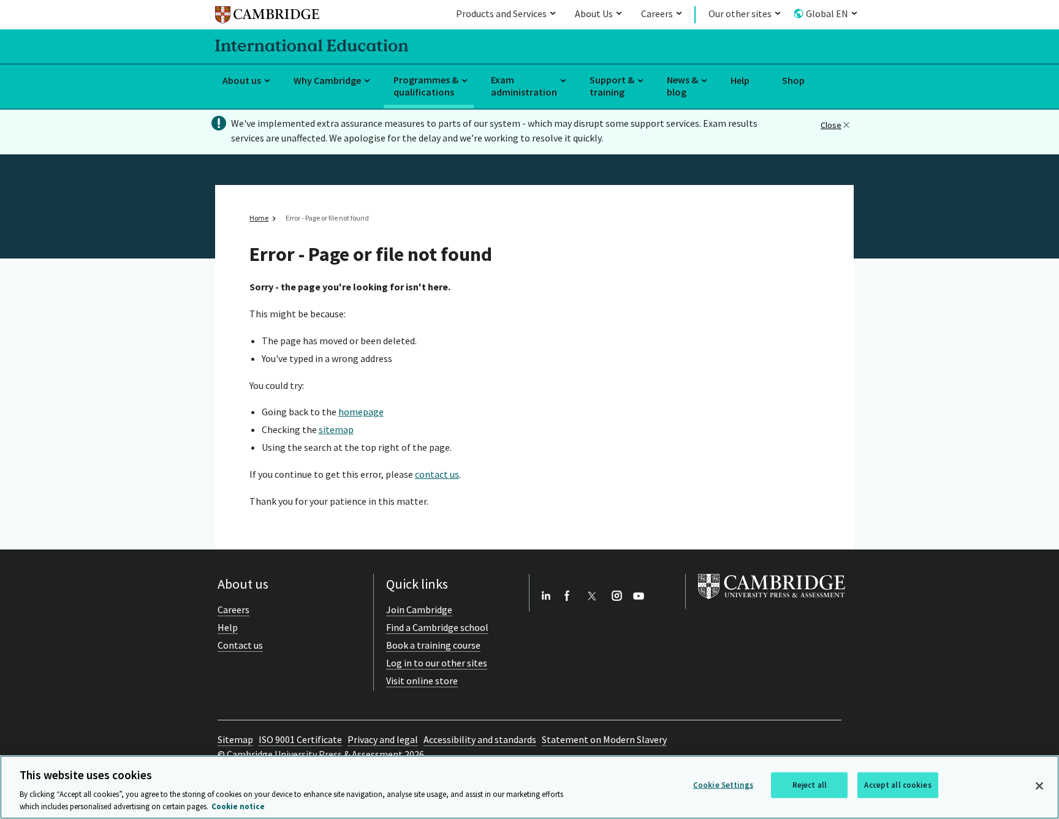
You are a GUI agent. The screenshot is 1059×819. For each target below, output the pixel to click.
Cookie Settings (723, 785)
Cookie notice (238, 806)
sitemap (336, 429)
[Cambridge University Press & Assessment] (771, 601)
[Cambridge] (267, 17)
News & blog (682, 86)
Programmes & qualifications (425, 86)
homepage (361, 412)
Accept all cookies (897, 785)
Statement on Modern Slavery (604, 739)
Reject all (809, 785)
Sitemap (235, 739)
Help (740, 80)
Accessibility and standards (479, 739)
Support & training (612, 86)
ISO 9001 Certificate (300, 739)
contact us (437, 474)
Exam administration (524, 86)
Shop (793, 80)
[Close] (1039, 785)
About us (241, 80)
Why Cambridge (327, 80)
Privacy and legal (382, 739)
